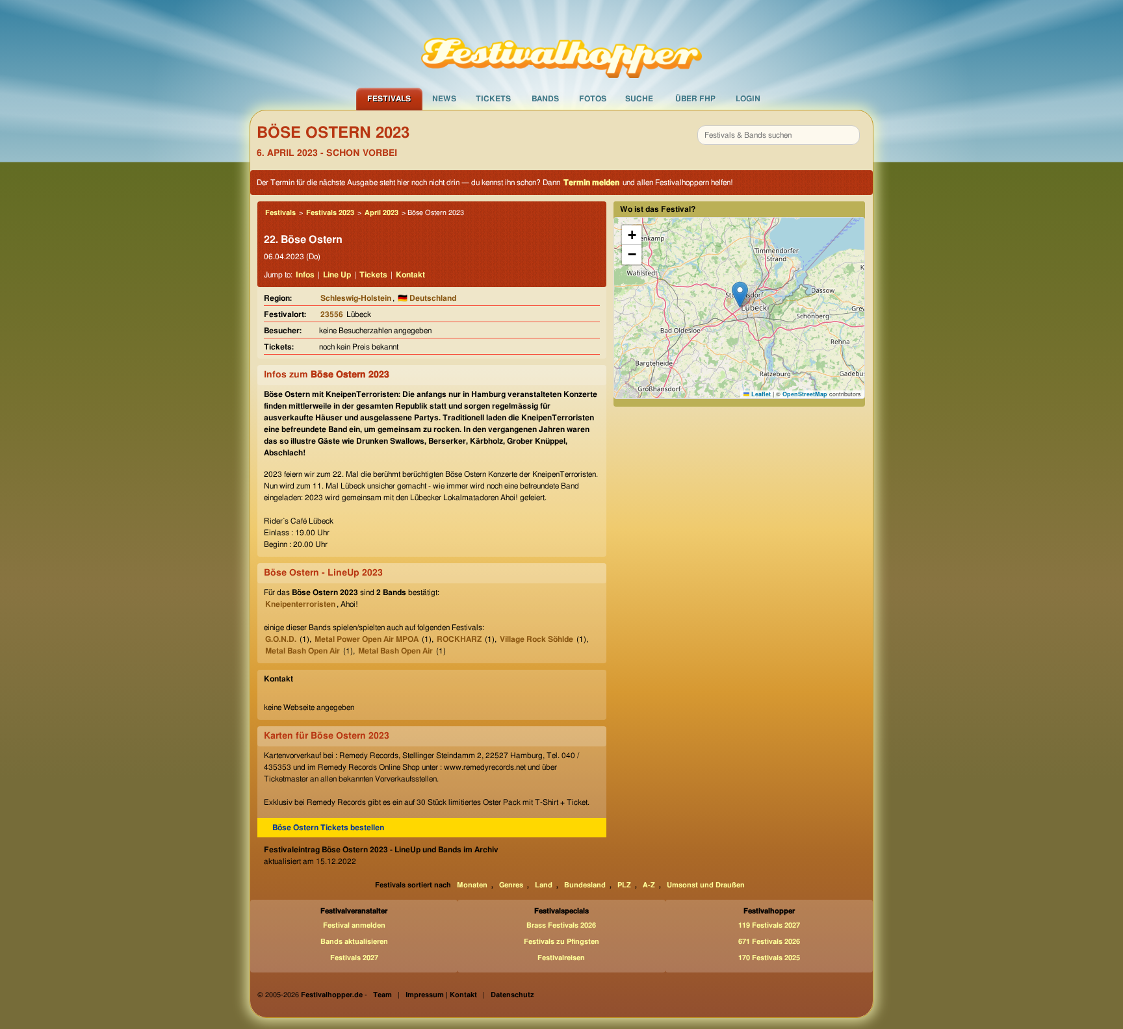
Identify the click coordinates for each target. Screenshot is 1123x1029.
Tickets (493, 99)
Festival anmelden (354, 925)
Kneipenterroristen (300, 604)
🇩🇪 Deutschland (427, 298)
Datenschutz (512, 994)
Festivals (389, 99)
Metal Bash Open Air (302, 651)
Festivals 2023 (330, 212)
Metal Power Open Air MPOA (367, 639)
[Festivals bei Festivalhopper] (561, 43)
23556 (331, 314)
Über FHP (695, 99)
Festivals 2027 (354, 957)
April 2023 (381, 212)
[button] (740, 294)
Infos (305, 275)
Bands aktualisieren (354, 941)
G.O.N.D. (280, 639)
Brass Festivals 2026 (561, 925)
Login (748, 99)
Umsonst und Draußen (706, 885)
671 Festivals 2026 (769, 941)
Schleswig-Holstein (355, 298)
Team (382, 994)
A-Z (649, 885)
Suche (639, 99)
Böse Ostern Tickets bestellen (328, 828)
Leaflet (760, 394)
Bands (545, 99)
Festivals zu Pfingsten (561, 941)
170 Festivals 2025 (769, 957)
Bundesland (585, 885)
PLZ (624, 885)
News (444, 99)
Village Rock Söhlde (536, 639)
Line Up (337, 275)
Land (543, 885)
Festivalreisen (561, 957)
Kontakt (410, 275)
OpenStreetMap (804, 394)
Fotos (592, 99)
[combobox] (778, 135)
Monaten (472, 885)
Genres (511, 885)
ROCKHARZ (459, 639)
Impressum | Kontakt (441, 994)
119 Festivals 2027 (769, 925)
